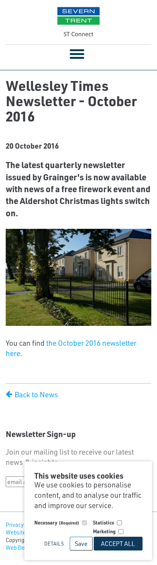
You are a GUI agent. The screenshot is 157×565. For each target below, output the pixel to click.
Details (54, 543)
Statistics (103, 522)
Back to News (35, 394)
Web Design (20, 547)
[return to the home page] (78, 22)
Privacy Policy (23, 524)
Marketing (104, 531)
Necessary (56, 522)
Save (81, 543)
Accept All (118, 543)
